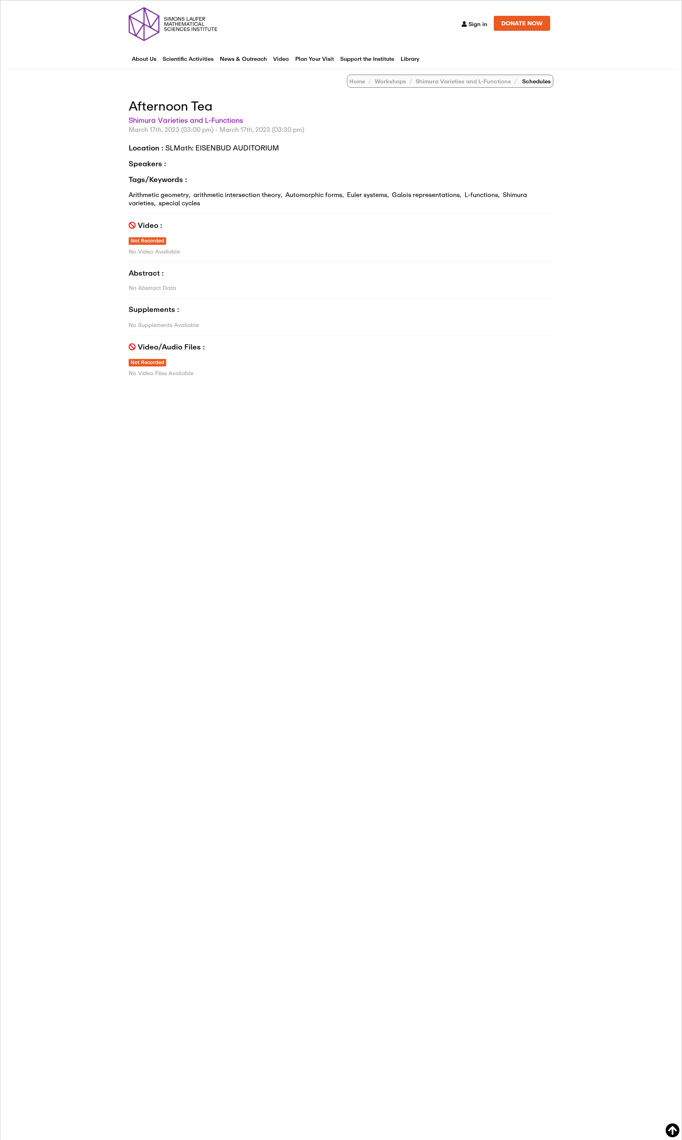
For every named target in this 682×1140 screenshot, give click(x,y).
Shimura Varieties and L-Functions (463, 81)
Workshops (390, 81)
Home (357, 81)
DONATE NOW (522, 23)
